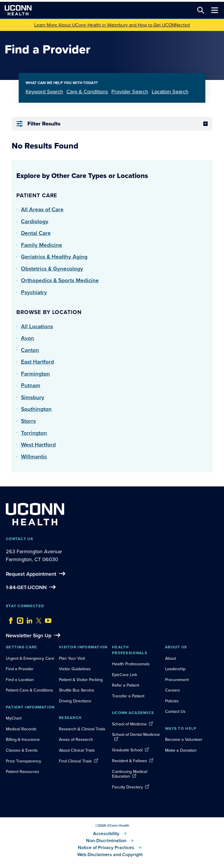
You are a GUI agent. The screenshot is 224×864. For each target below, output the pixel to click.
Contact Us (175, 711)
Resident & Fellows (129, 760)
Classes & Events (22, 750)
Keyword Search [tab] (44, 91)
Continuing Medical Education (129, 774)
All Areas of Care (42, 209)
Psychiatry (34, 292)
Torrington (34, 433)
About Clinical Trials (77, 750)
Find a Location (20, 679)
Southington (36, 409)
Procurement (177, 679)
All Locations (37, 326)
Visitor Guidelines (75, 669)
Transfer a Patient (128, 696)
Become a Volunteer (183, 739)
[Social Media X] (37, 619)
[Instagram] (18, 619)
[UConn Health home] (18, 10)
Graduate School (127, 750)
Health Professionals (131, 664)
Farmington (35, 373)
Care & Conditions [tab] (87, 91)
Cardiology (34, 221)
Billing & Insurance (23, 739)
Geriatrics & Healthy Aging (54, 256)
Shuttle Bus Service (76, 690)
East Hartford (37, 361)
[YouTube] (46, 619)
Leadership (175, 669)
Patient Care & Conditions (29, 690)
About (170, 658)
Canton (30, 350)
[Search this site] (200, 10)
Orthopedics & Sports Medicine (60, 280)
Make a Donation (181, 750)
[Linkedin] (28, 619)
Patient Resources (22, 771)
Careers (172, 690)
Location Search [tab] (170, 91)
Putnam (30, 385)
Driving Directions (75, 701)
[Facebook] (9, 619)
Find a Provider (20, 669)
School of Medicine (129, 724)
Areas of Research (76, 739)
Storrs (28, 421)
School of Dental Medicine (136, 734)
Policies (172, 701)
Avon (27, 338)
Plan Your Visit (72, 658)
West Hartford (38, 444)
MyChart (14, 718)
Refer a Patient (125, 685)
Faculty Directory (127, 787)
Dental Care (36, 233)
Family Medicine (41, 245)
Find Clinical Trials (75, 761)
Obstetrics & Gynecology (52, 268)
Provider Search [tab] (129, 91)
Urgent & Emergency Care (30, 658)
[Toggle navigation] (214, 10)
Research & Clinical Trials (82, 729)
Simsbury (32, 397)
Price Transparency (23, 761)
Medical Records (21, 729)
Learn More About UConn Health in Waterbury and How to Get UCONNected (112, 25)
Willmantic (34, 456)
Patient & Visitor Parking (81, 679)
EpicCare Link (124, 674)
